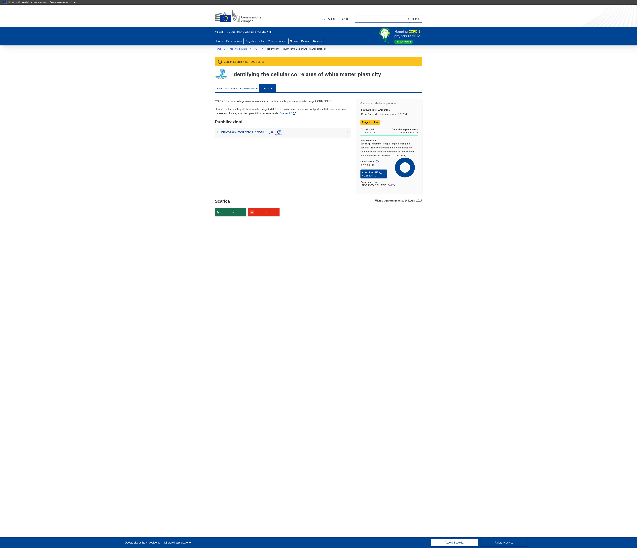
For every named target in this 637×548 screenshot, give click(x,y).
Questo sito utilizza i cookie (141, 542)
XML (233, 212)
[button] (345, 19)
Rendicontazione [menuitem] (249, 88)
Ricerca (317, 41)
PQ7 (256, 48)
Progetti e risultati (255, 41)
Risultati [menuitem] (267, 88)
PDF (266, 211)
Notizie (294, 41)
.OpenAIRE (286, 113)
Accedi (332, 18)
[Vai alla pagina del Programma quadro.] (221, 74)
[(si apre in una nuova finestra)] (241, 16)
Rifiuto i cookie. (504, 542)
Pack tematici (234, 41)
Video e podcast (277, 41)
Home (219, 41)
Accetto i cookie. (454, 542)
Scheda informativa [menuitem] (226, 88)
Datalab (305, 41)
